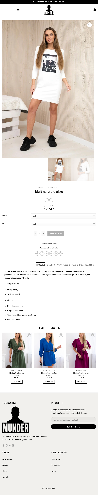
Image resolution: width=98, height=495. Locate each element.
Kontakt (5, 477)
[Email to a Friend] (51, 253)
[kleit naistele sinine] (49, 350)
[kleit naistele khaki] (17, 350)
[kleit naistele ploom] (81, 350)
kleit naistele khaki (16, 373)
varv (3, 223)
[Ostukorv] (95, 9)
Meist (4, 471)
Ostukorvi (55, 465)
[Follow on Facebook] (3, 445)
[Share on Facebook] (42, 253)
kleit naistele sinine (49, 373)
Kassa (53, 471)
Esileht (41, 187)
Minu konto (56, 459)
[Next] (96, 360)
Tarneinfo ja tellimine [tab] (83, 265)
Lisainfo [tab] (51, 265)
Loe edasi (17, 382)
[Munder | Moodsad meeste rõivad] (49, 9)
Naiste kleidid (53, 187)
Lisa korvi (56, 233)
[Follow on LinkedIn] (13, 445)
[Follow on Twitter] (10, 445)
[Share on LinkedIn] (60, 253)
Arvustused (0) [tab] (64, 265)
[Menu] (18, 9)
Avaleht (5, 465)
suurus (5, 216)
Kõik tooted (7, 459)
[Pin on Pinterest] (56, 253)
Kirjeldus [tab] (40, 265)
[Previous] (2, 360)
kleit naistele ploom (81, 373)
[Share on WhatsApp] (37, 253)
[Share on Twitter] (47, 253)
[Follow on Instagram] (7, 445)
